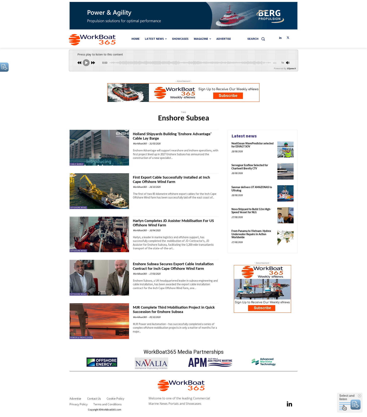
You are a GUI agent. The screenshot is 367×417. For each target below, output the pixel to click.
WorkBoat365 (140, 143)
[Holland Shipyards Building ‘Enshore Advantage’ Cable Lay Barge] (99, 148)
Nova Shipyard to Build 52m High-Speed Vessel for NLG (251, 211)
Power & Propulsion (81, 337)
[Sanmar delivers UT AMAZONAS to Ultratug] (285, 193)
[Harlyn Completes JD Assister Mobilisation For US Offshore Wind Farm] (99, 234)
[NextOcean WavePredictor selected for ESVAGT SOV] (285, 149)
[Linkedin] (280, 38)
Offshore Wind (78, 207)
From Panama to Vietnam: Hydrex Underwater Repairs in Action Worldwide (251, 234)
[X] (288, 38)
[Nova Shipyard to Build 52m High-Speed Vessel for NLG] (285, 215)
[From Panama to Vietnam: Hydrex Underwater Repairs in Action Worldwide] (285, 237)
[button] (257, 38)
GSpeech (291, 68)
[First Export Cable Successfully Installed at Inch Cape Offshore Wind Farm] (99, 191)
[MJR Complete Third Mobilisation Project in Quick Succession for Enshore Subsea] (99, 321)
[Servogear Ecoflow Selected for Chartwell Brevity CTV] (285, 171)
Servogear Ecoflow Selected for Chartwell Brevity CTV (249, 167)
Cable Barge (76, 164)
